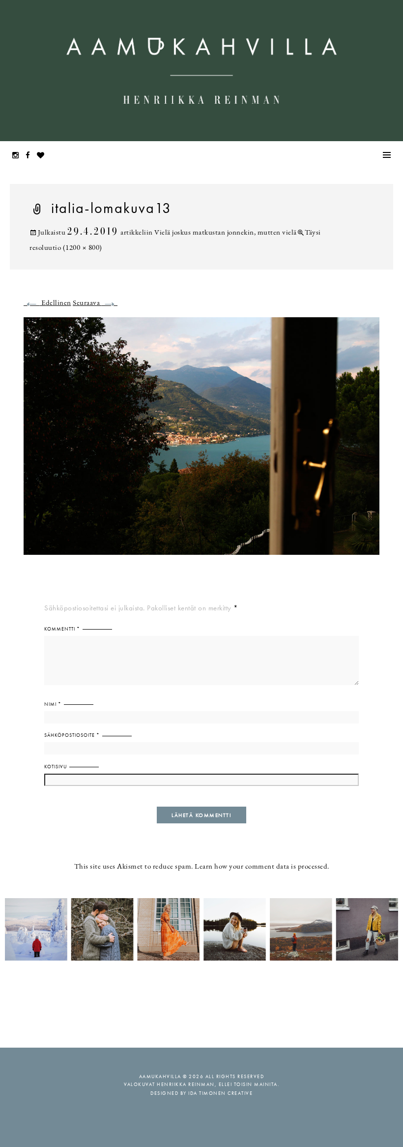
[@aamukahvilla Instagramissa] (201, 929)
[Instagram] (18, 156)
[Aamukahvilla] (201, 70)
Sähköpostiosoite (72, 735)
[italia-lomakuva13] (201, 442)
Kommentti (62, 629)
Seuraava (95, 303)
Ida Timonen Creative (220, 1093)
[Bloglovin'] (43, 156)
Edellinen (47, 303)
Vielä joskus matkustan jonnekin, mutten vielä (225, 233)
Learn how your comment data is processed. (262, 867)
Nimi (52, 704)
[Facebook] (30, 156)
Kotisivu (55, 766)
